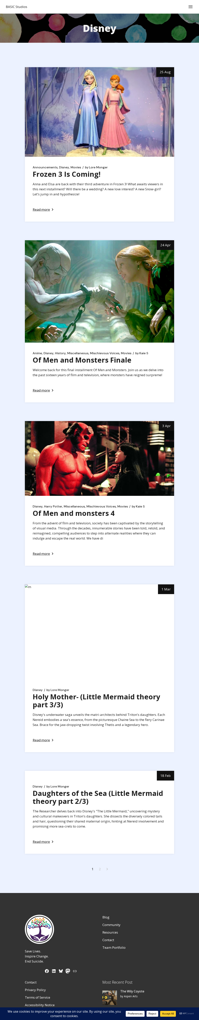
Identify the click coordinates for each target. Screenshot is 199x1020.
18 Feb (165, 775)
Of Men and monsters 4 (74, 513)
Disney (64, 167)
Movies (76, 167)
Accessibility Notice (40, 1005)
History (60, 353)
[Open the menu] (190, 7)
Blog (105, 917)
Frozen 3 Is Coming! (66, 174)
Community (111, 925)
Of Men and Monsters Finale (82, 360)
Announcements (45, 167)
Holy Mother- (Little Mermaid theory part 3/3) (96, 700)
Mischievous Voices (104, 353)
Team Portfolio (114, 947)
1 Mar (166, 589)
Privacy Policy (35, 990)
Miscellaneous (77, 353)
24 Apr (165, 245)
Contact (108, 940)
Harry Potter (53, 506)
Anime (37, 353)
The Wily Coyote (132, 991)
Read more (41, 209)
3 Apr (166, 426)
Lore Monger (96, 167)
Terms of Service (37, 997)
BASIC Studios (16, 6)
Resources (110, 932)
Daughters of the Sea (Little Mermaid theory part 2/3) (98, 797)
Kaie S (141, 353)
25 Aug (165, 72)
